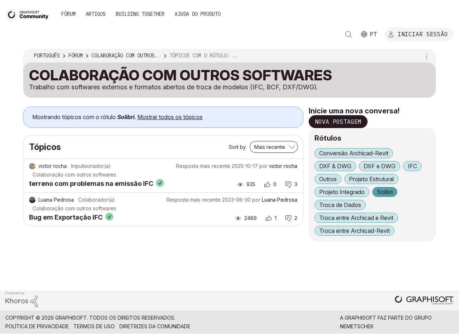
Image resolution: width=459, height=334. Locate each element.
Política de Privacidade (37, 326)
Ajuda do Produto (198, 14)
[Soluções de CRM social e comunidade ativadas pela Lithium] (21, 299)
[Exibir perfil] (32, 166)
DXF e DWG (380, 166)
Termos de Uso (94, 326)
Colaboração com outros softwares (74, 174)
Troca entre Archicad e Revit (356, 217)
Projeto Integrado (342, 192)
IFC (412, 166)
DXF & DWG (335, 166)
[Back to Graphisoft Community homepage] (29, 14)
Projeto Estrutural (371, 179)
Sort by (237, 147)
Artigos (96, 14)
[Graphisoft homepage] (424, 301)
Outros (328, 179)
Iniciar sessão (423, 33)
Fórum (68, 14)
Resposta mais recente (203, 166)
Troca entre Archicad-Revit (354, 230)
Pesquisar (348, 34)
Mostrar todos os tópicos (170, 117)
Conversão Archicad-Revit (353, 153)
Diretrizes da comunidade (154, 326)
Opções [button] (425, 56)
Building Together (140, 14)
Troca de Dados (340, 204)
